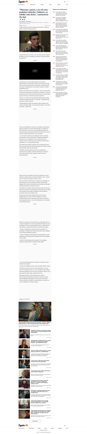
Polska (42, 4)
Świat (50, 4)
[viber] (24, 19)
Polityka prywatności (43, 430)
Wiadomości (32, 4)
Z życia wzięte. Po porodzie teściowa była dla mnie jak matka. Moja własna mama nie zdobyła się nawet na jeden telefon (62, 53)
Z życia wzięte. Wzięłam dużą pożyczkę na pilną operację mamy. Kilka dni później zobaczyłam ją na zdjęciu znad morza (62, 47)
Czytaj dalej (35, 421)
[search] (67, 2)
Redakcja (60, 428)
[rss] (64, 1)
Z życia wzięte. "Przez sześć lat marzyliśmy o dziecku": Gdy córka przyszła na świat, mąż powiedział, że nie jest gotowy (62, 83)
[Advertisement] (35, 118)
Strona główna (21, 4)
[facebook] (20, 19)
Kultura (58, 4)
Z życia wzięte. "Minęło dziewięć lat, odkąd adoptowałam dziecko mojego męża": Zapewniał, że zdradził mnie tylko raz (61, 89)
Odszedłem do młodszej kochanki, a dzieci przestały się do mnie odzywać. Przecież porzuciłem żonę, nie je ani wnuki (62, 36)
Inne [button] (67, 4)
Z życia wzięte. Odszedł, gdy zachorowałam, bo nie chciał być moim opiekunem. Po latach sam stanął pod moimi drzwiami (61, 14)
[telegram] (22, 19)
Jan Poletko (24, 25)
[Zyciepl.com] (23, 1)
